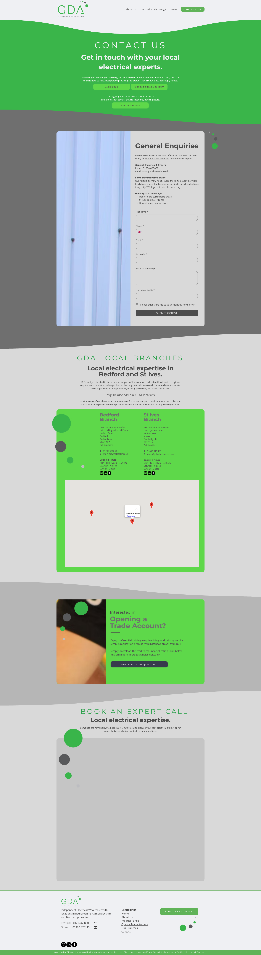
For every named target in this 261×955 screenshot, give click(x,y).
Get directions (106, 445)
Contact (125, 931)
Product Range (130, 920)
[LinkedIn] (105, 473)
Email (139, 240)
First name (142, 211)
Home (125, 913)
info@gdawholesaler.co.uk (155, 171)
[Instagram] (101, 473)
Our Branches (129, 928)
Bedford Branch (109, 417)
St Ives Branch (152, 417)
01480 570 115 (154, 451)
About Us (127, 917)
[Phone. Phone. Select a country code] (140, 232)
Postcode (141, 254)
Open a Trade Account (134, 924)
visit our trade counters (157, 158)
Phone (140, 226)
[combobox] (167, 296)
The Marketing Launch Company (191, 952)
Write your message (145, 268)
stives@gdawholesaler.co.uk (160, 454)
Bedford (67, 923)
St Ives (66, 927)
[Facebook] (109, 473)
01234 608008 (150, 168)
